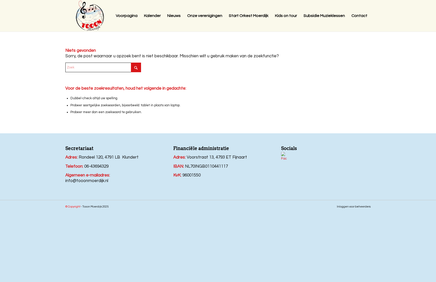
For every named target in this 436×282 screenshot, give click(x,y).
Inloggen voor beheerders (354, 206)
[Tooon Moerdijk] (89, 16)
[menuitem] (127, 16)
